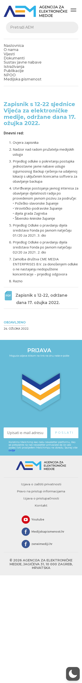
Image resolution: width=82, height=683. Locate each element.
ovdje (12, 450)
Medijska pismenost (22, 79)
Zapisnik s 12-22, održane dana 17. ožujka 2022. (42, 299)
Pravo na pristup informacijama (41, 491)
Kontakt (41, 505)
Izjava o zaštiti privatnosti (41, 484)
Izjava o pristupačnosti (41, 498)
